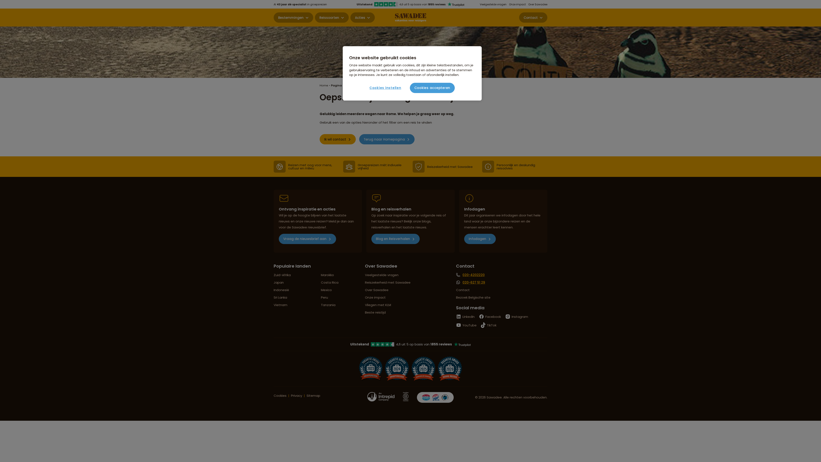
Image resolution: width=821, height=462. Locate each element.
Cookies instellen (385, 88)
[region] (412, 73)
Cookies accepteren (432, 88)
